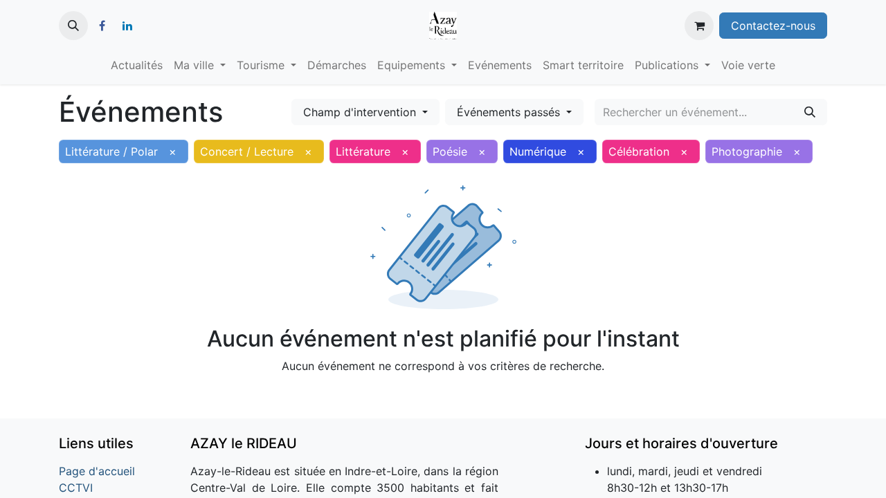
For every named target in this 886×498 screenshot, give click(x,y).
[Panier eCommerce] (699, 25)
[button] (73, 25)
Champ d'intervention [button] (361, 112)
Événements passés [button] (510, 112)
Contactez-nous (773, 26)
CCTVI (76, 488)
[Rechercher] (810, 112)
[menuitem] (136, 65)
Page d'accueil (97, 471)
